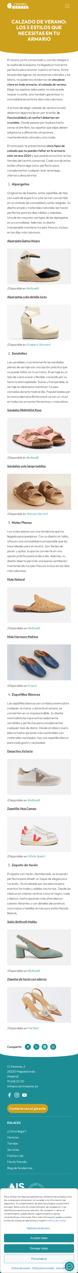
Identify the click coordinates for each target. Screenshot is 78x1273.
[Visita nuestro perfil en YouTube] (24, 1095)
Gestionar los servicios (38, 1227)
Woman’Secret (37, 514)
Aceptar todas (39, 1237)
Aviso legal (61, 1267)
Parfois (32, 1028)
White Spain (36, 856)
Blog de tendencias (19, 1168)
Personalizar (39, 1258)
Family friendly (17, 1162)
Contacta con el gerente (27, 1108)
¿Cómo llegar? (17, 1131)
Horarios (13, 1137)
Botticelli (32, 288)
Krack (32, 686)
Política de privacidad (43, 1267)
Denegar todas (39, 1248)
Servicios (13, 1149)
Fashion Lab (15, 1156)
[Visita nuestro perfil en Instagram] (17, 1095)
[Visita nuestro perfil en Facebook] (9, 1095)
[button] (67, 6)
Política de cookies (56, 1220)
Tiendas (12, 1143)
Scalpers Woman (38, 344)
